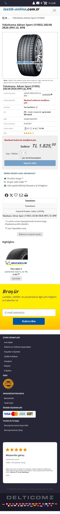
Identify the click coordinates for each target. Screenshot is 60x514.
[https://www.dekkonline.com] (20, 504)
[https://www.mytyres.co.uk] (30, 504)
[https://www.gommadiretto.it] (16, 504)
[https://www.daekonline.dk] (23, 504)
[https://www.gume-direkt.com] (39, 504)
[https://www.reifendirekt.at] (36, 504)
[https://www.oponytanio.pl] (15, 505)
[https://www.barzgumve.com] (25, 505)
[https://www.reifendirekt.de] (3, 504)
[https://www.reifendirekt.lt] (34, 505)
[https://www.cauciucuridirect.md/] (48, 505)
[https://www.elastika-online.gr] (21, 505)
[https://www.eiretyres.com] (8, 505)
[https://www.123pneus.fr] (7, 504)
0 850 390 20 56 (7, 3)
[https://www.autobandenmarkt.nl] (26, 504)
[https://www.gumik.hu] (12, 505)
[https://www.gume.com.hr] (28, 505)
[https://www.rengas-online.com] (46, 504)
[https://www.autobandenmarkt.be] (43, 504)
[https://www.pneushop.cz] (49, 504)
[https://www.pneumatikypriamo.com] (53, 504)
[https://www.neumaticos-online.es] (33, 504)
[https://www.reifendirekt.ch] (10, 504)
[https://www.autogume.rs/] (41, 505)
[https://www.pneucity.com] (56, 504)
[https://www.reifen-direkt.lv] (38, 505)
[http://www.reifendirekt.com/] (44, 505)
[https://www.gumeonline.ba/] (51, 505)
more (7, 475)
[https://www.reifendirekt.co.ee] (31, 505)
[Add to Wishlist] (16, 195)
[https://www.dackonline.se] (13, 504)
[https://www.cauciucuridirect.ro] (18, 505)
